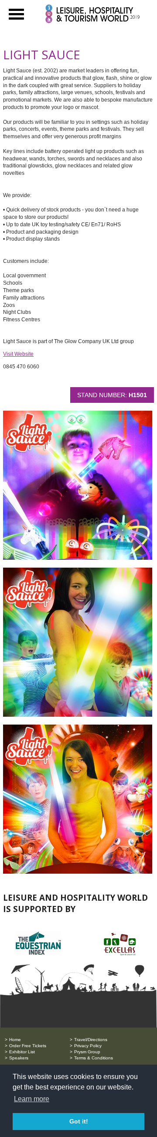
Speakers (18, 1057)
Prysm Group (87, 1051)
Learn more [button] (31, 1099)
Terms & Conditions (93, 1057)
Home (15, 1039)
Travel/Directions (90, 1039)
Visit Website (18, 354)
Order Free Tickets (27, 1045)
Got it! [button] (78, 1121)
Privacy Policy (88, 1045)
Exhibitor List (22, 1051)
